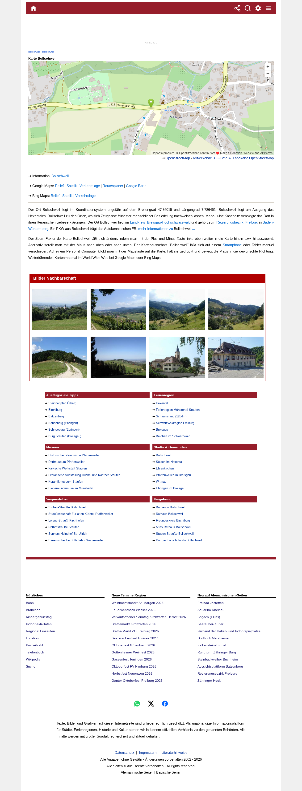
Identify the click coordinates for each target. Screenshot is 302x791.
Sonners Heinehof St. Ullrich (67, 533)
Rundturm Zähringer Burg (216, 652)
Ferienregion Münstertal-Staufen (178, 410)
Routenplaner (113, 186)
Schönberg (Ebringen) (63, 423)
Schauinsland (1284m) (171, 416)
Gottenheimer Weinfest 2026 (133, 652)
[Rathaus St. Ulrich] (236, 357)
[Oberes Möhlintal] (177, 309)
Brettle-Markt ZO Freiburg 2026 (135, 631)
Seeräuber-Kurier (210, 624)
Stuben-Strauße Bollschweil (67, 507)
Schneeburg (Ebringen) (64, 429)
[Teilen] (237, 8)
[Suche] (248, 8)
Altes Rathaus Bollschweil (173, 527)
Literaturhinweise (174, 752)
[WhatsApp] (137, 703)
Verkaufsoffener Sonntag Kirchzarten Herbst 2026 (149, 617)
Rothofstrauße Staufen (63, 527)
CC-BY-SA (222, 158)
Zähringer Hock (209, 680)
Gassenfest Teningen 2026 (132, 659)
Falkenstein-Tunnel (211, 645)
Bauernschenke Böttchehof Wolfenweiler (76, 540)
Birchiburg (55, 410)
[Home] (33, 8)
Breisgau (162, 429)
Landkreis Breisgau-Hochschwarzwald (160, 222)
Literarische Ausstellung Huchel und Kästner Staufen (84, 475)
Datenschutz (124, 752)
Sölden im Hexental (169, 462)
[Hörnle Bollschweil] (59, 357)
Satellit (72, 186)
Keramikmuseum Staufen (65, 481)
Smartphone (232, 245)
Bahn (30, 603)
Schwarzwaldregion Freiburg (175, 423)
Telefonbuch (35, 652)
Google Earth (136, 186)
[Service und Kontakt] (258, 8)
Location (32, 638)
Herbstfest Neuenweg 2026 (132, 673)
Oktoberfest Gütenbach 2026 (133, 645)
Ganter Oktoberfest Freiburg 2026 (137, 680)
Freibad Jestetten (210, 603)
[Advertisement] (151, 29)
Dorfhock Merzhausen (214, 638)
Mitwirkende (202, 158)
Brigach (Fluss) (208, 617)
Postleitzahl (34, 645)
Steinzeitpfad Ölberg (62, 403)
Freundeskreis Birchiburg (173, 520)
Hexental (162, 403)
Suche (30, 666)
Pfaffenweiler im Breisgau (173, 475)
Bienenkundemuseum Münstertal (70, 488)
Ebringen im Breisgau (170, 488)
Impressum (148, 752)
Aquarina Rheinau (210, 610)
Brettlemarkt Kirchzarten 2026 (134, 624)
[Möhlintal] (236, 309)
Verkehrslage (90, 186)
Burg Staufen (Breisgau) (64, 436)
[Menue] (268, 8)
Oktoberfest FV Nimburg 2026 (134, 666)
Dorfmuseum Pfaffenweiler (66, 462)
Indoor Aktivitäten (39, 624)
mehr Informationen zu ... (166, 229)
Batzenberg (56, 416)
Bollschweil (34, 51)
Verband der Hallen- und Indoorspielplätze (228, 631)
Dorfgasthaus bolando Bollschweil (179, 540)
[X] (151, 703)
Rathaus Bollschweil (170, 514)
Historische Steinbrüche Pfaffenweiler (74, 455)
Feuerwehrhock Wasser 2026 (133, 610)
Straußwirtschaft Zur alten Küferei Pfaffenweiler (80, 514)
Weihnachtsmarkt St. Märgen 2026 (138, 603)
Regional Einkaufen (40, 631)
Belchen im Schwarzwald (173, 436)
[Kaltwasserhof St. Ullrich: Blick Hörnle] (118, 357)
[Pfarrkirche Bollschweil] (59, 309)
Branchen (33, 610)
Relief (59, 186)
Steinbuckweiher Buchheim (217, 659)
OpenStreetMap (177, 158)
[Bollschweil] (118, 309)
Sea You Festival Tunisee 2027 (135, 638)
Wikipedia (33, 659)
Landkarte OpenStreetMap (253, 158)
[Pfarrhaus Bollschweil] (177, 357)
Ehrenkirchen (165, 468)
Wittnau (161, 481)
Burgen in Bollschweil (170, 507)
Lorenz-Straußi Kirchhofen (66, 520)
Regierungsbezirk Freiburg (237, 222)
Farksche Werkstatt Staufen (67, 468)
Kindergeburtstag (39, 617)
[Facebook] (165, 703)
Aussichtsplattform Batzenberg (220, 666)
